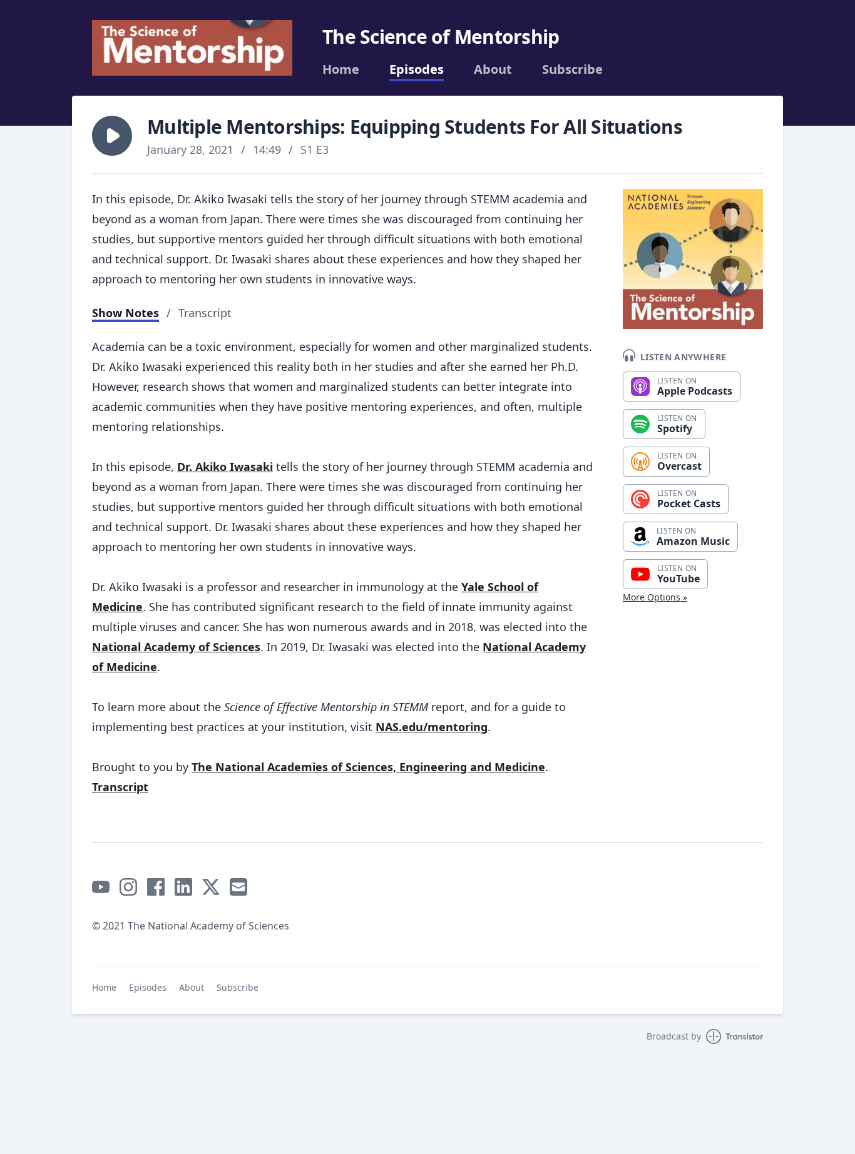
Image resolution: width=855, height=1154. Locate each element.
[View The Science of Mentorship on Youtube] (101, 887)
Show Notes (125, 312)
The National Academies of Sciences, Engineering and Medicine (368, 766)
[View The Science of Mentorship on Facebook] (156, 887)
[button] (112, 136)
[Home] (192, 48)
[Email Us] (238, 887)
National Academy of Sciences (176, 646)
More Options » (655, 597)
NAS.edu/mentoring (432, 726)
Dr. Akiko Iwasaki (225, 466)
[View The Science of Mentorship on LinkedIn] (183, 887)
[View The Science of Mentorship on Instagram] (128, 887)
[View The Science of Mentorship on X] (211, 887)
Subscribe (572, 69)
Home (340, 69)
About (493, 69)
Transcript (205, 312)
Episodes (416, 69)
